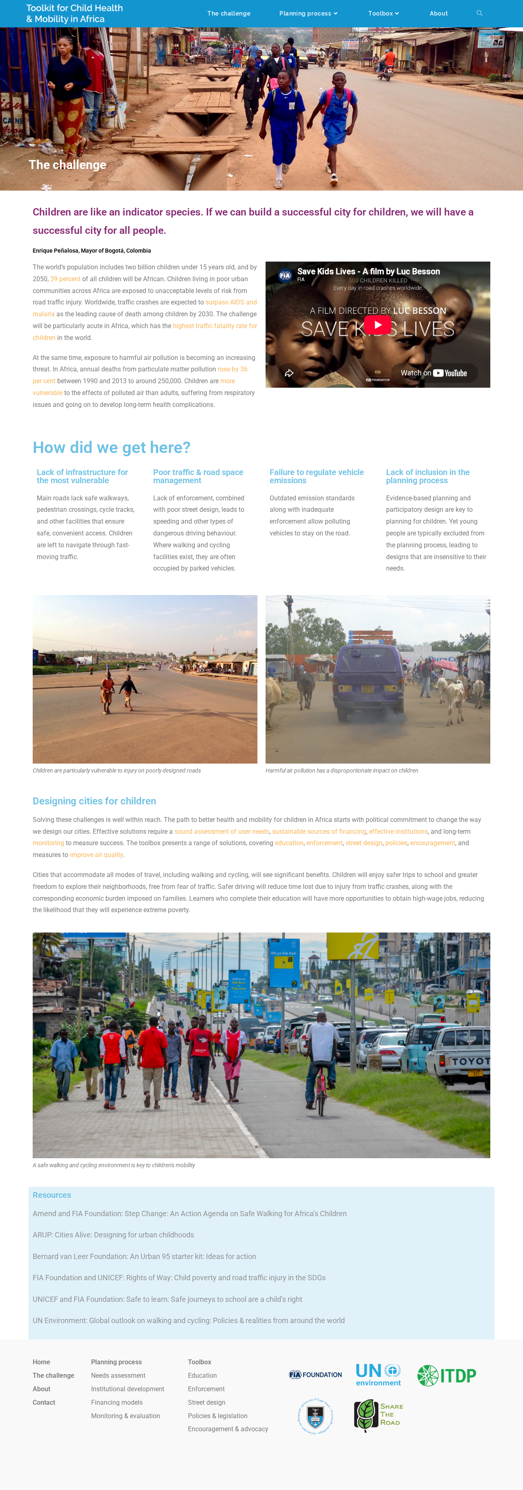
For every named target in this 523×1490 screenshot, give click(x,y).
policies (396, 843)
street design (364, 843)
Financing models (117, 1402)
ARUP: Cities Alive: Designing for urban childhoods (113, 1234)
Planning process (116, 1362)
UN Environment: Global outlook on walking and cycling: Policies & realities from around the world (189, 1320)
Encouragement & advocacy (228, 1429)
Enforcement (206, 1389)
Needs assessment (118, 1375)
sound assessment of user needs (221, 831)
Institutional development (127, 1389)
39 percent (65, 279)
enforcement (324, 843)
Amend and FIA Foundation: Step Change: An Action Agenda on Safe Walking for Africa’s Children (190, 1213)
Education (202, 1375)
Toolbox (199, 1362)
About (41, 1389)
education (289, 843)
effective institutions (398, 831)
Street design (207, 1402)
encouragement (432, 843)
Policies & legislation (218, 1416)
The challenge (53, 1375)
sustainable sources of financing (319, 831)
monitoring (48, 843)
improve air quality (96, 855)
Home (41, 1362)
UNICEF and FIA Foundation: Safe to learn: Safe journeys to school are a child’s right (167, 1299)
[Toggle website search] (480, 13)
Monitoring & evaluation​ (125, 1416)
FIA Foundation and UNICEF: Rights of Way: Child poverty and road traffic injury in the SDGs (179, 1277)
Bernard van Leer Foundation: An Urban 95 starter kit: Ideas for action (144, 1256)
